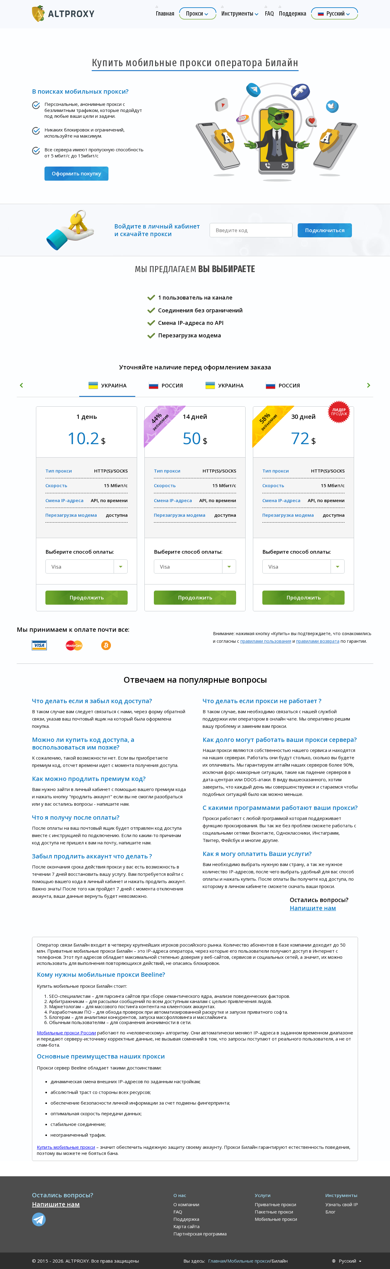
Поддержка (186, 1219)
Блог (330, 1212)
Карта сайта (186, 1226)
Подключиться (325, 230)
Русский (347, 1261)
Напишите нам (313, 908)
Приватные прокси (275, 1204)
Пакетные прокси (274, 1212)
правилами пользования (265, 641)
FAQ (177, 1212)
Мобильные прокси (276, 1219)
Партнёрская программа (200, 1234)
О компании (186, 1204)
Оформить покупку (76, 173)
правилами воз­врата (317, 641)
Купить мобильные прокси (66, 1147)
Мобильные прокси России (66, 1033)
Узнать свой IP (341, 1204)
